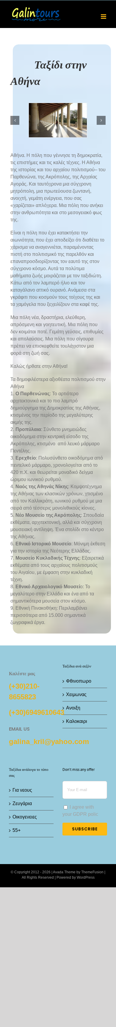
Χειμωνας (76, 694)
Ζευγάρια (22, 803)
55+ (16, 830)
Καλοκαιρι (76, 721)
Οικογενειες (24, 816)
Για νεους (22, 790)
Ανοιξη (73, 707)
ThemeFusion (92, 872)
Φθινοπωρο (78, 681)
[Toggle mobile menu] (104, 16)
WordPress (86, 877)
